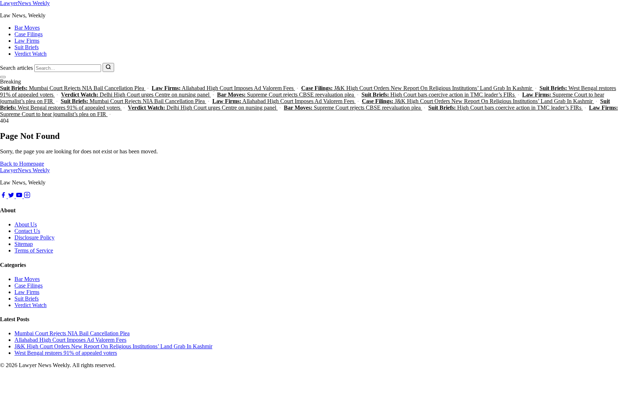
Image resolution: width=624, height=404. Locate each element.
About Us (25, 224)
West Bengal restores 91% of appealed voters (65, 353)
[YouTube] (20, 196)
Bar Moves (27, 28)
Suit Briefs (26, 47)
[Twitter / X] (12, 196)
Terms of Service (33, 250)
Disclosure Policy (34, 237)
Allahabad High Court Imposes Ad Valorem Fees (223, 88)
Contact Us (27, 231)
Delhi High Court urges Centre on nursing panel (136, 95)
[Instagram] (27, 196)
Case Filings (28, 34)
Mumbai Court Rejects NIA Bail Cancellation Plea (73, 88)
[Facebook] (4, 196)
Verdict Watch (30, 54)
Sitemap (23, 244)
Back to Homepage (22, 164)
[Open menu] (3, 77)
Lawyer (25, 3)
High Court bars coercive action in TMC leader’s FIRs (438, 95)
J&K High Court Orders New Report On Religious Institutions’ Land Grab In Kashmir (417, 88)
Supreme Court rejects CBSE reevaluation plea (286, 95)
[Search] (108, 67)
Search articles (16, 68)
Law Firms (26, 41)
